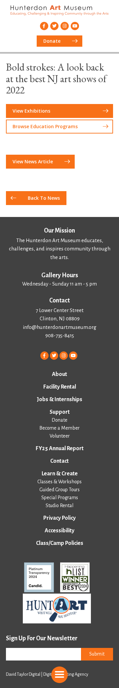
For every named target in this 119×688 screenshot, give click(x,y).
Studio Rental (59, 505)
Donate (59, 420)
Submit (96, 654)
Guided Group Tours (59, 489)
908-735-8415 (59, 335)
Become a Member (59, 428)
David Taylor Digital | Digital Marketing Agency (47, 674)
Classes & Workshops (59, 481)
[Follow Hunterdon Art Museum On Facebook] (44, 26)
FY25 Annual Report (60, 448)
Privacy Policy (59, 518)
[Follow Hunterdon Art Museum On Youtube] (75, 26)
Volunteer (60, 436)
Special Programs (59, 497)
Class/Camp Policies (59, 543)
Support (60, 412)
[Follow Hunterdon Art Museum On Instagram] (64, 26)
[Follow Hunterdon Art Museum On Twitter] (54, 26)
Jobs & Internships (59, 399)
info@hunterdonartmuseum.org (60, 327)
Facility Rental (59, 387)
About (59, 374)
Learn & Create (60, 474)
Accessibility (59, 531)
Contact (59, 461)
